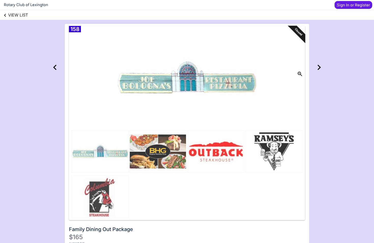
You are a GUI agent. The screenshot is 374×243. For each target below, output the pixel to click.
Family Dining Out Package (101, 229)
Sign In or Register (353, 5)
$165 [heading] (76, 237)
